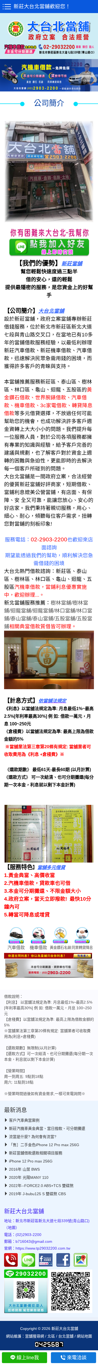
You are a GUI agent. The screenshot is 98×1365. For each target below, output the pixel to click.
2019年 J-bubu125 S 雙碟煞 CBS (37, 1194)
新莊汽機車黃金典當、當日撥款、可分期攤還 (47, 1128)
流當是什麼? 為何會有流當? (32, 1136)
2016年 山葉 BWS (24, 1169)
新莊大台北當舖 (24, 1211)
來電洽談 (77, 1357)
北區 (51, 1336)
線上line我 (28, 1357)
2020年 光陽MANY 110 (28, 1177)
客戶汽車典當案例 (24, 1120)
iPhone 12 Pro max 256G (31, 1161)
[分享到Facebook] (64, 1259)
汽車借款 (16, 947)
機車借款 (38, 947)
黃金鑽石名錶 (60, 948)
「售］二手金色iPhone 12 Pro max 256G (44, 1145)
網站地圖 (84, 1336)
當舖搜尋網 (34, 1336)
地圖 (12, 1227)
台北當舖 (66, 1336)
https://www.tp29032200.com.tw (43, 1248)
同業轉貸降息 (82, 948)
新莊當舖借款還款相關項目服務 (35, 1153)
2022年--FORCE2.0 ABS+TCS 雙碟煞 (41, 1185)
